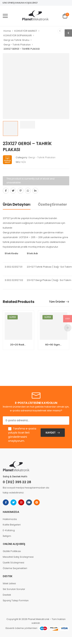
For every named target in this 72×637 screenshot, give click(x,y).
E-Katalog (9, 530)
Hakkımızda (10, 519)
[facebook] (6, 502)
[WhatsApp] (28, 191)
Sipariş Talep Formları (16, 600)
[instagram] (21, 502)
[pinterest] (37, 502)
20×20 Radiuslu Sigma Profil (27, 344)
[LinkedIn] (35, 191)
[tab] (20, 204)
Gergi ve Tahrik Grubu (16, 40)
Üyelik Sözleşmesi (13, 562)
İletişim (7, 536)
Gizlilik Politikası (12, 551)
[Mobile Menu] (5, 15)
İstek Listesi (9, 583)
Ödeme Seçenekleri (15, 568)
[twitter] (13, 502)
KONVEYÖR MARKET (25, 31)
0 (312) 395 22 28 (17, 482)
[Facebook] (6, 191)
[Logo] (35, 15)
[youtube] (29, 502)
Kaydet (51, 432)
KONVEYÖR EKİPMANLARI (18, 35)
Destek (7, 595)
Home (7, 31)
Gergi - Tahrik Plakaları (17, 44)
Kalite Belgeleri (12, 524)
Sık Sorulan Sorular (14, 589)
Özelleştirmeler (52, 204)
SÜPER (12, 317)
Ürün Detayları (16, 204)
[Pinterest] (20, 191)
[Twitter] (13, 191)
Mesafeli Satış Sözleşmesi (18, 557)
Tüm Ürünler (57, 301)
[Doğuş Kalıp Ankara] (7, 159)
